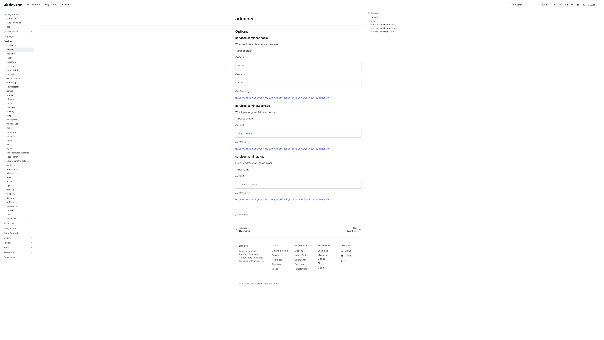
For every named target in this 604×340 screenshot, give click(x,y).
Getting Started (280, 250)
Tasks (275, 268)
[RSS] (584, 5)
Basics (275, 255)
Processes (277, 264)
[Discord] (578, 5)
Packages (277, 259)
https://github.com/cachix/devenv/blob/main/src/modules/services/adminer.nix (282, 97)
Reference (37, 4)
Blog (47, 4)
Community (65, 4)
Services (299, 264)
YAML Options (302, 255)
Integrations (301, 268)
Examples (323, 250)
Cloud (54, 4)
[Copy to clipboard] (357, 65)
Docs (27, 4)
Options (299, 250)
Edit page (243, 214)
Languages (300, 259)
